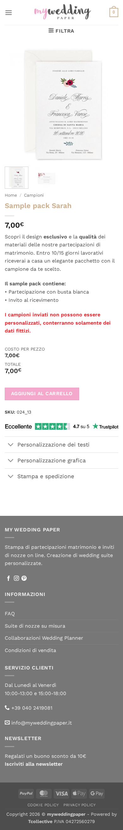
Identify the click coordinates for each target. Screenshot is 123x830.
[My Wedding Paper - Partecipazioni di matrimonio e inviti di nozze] (62, 12)
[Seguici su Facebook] (8, 578)
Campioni (34, 195)
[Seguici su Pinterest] (23, 578)
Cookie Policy (43, 805)
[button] (8, 12)
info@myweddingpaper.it (41, 723)
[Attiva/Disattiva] (11, 445)
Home (11, 195)
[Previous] (14, 104)
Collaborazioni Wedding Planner (44, 638)
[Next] (108, 104)
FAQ (10, 614)
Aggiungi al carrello (42, 393)
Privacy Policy (79, 805)
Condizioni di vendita (30, 650)
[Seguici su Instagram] (16, 578)
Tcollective (40, 821)
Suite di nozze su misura (35, 626)
